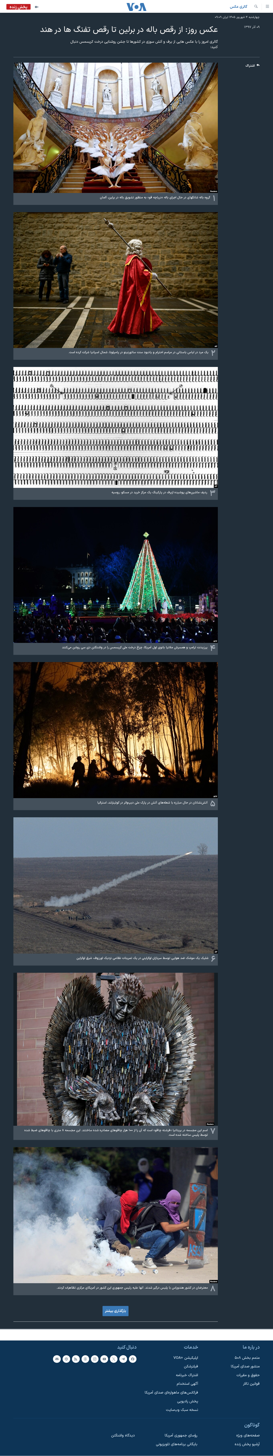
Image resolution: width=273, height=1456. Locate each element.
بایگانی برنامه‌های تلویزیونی (176, 1444)
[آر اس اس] (76, 1359)
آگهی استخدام (187, 1384)
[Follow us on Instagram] (95, 1359)
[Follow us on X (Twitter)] (114, 1359)
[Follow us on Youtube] (104, 1359)
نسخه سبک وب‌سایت (182, 1410)
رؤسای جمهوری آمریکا (181, 1435)
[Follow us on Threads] (85, 1359)
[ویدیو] (37, 7)
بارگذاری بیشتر (115, 1311)
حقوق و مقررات (248, 1375)
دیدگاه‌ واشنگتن (123, 1435)
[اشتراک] (57, 1359)
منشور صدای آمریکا (245, 1366)
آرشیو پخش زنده (247, 1444)
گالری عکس (238, 7)
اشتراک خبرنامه (187, 1375)
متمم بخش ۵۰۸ (247, 1357)
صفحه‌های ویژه (248, 1435)
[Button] (252, 67)
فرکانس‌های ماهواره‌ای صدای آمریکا (171, 1392)
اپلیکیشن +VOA (185, 1357)
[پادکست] (66, 1359)
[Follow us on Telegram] (123, 1359)
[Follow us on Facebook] (132, 1359)
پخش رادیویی (187, 1401)
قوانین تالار (251, 1384)
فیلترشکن (191, 1366)
